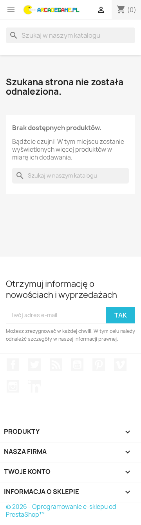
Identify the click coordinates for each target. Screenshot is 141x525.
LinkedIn (34, 386)
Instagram (13, 386)
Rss (56, 364)
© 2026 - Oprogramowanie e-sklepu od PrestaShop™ (61, 511)
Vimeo (120, 364)
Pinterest (98, 364)
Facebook (13, 364)
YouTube (77, 364)
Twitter (34, 364)
